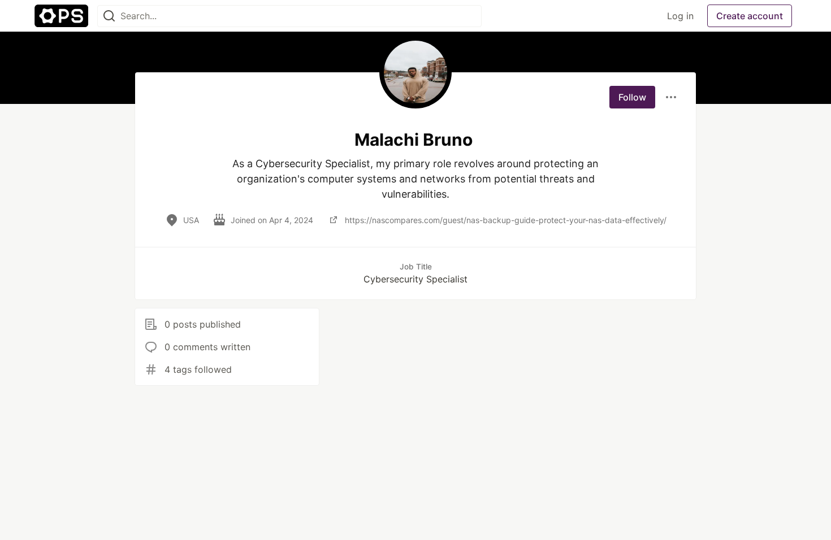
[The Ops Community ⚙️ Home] (61, 16)
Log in (680, 15)
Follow (632, 97)
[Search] (109, 16)
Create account (749, 15)
